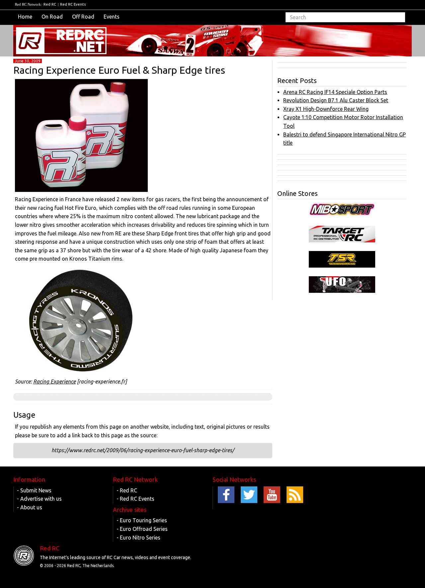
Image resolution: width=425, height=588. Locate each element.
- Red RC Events (135, 499)
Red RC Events (73, 4)
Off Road (83, 17)
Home (25, 17)
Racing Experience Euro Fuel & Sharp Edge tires (119, 70)
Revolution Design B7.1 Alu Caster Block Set (335, 100)
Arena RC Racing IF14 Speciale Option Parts (335, 92)
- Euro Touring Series (142, 520)
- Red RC (127, 490)
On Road (52, 17)
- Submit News (34, 490)
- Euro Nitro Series (138, 538)
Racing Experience (54, 381)
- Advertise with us (39, 499)
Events (112, 17)
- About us (29, 507)
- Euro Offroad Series (142, 529)
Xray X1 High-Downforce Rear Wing (326, 109)
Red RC (49, 4)
